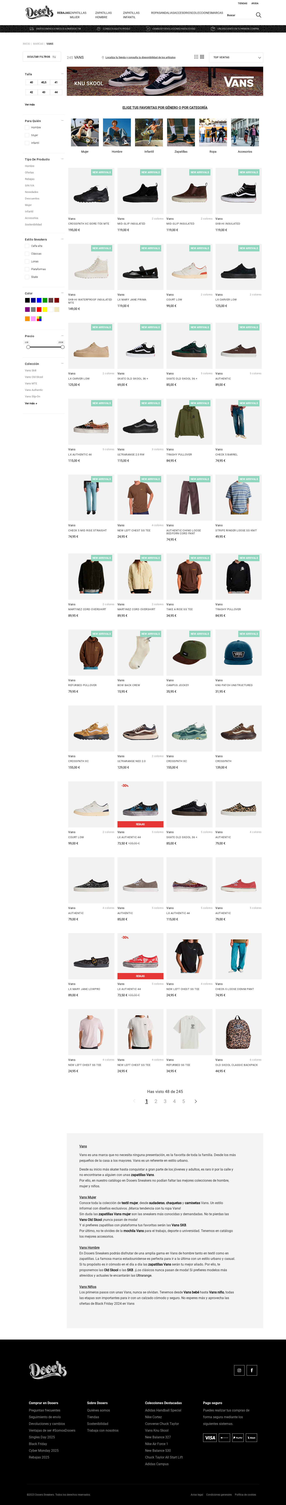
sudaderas (157, 1203)
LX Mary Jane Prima (131, 299)
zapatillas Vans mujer (115, 1214)
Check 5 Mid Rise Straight (87, 530)
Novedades (31, 192)
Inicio (26, 43)
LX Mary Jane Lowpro (84, 989)
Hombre (29, 166)
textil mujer (130, 1203)
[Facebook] (252, 1370)
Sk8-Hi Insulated (227, 223)
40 (31, 82)
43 (43, 92)
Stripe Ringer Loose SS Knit (236, 530)
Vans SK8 (179, 1225)
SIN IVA (29, 185)
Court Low (174, 299)
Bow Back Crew (128, 685)
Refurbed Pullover (82, 685)
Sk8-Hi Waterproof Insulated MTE (90, 301)
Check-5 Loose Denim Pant (234, 989)
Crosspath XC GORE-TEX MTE (88, 223)
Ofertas (29, 172)
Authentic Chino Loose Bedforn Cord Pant (183, 532)
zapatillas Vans (159, 1264)
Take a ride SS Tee (179, 609)
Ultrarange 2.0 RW (131, 454)
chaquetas (174, 1203)
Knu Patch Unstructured (234, 685)
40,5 (43, 82)
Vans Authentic (34, 390)
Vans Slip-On (32, 396)
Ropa (155, 12)
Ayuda (254, 3)
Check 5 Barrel (226, 454)
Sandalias (166, 12)
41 (56, 82)
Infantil (29, 211)
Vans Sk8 (30, 370)
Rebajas (63, 12)
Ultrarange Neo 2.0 (131, 761)
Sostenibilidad (33, 224)
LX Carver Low (226, 299)
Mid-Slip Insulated (131, 223)
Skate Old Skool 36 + (132, 378)
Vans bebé (191, 1292)
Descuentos (32, 198)
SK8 (130, 1270)
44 (56, 92)
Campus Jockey (177, 685)
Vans (49, 43)
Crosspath (223, 761)
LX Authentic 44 (80, 454)
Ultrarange (143, 1275)
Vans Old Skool (90, 1220)
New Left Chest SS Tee (134, 530)
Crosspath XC (78, 761)
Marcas (217, 12)
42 (31, 92)
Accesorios (183, 12)
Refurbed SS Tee (178, 1065)
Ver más (30, 104)
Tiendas (242, 3)
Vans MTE (31, 383)
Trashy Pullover (179, 454)
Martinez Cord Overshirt (87, 609)
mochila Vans (134, 1231)
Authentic (223, 378)
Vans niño (216, 1292)
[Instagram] (239, 1370)
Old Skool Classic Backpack (236, 1065)
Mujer (28, 205)
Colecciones (201, 12)
